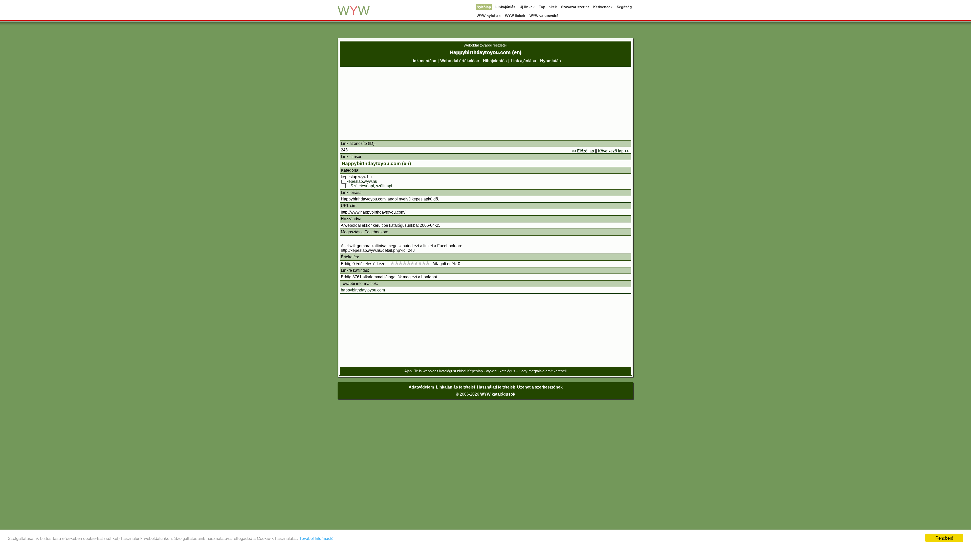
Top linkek (548, 7)
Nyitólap (484, 7)
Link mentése (423, 61)
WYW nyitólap (489, 16)
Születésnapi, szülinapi (371, 186)
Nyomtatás (550, 61)
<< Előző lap (582, 151)
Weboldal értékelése (459, 61)
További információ (316, 538)
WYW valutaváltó (544, 16)
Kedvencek (602, 7)
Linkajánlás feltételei (455, 387)
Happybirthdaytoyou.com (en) (376, 163)
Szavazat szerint (575, 7)
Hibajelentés (495, 61)
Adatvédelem (421, 387)
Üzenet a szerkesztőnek (540, 387)
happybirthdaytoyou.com (363, 290)
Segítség (624, 7)
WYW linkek (515, 16)
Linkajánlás (505, 7)
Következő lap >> (613, 151)
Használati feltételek (496, 387)
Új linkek (527, 7)
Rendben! (944, 538)
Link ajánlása (523, 61)
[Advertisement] (485, 103)
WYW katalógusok (497, 394)
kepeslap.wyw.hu (361, 181)
